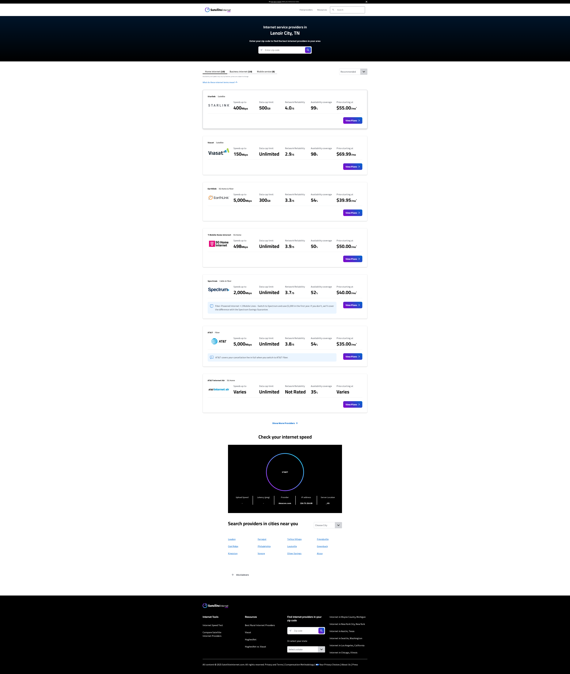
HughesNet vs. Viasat (255, 646)
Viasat (248, 632)
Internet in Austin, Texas (342, 631)
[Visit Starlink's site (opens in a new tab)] (219, 108)
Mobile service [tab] (266, 71)
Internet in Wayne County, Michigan (348, 616)
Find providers (306, 9)
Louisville (292, 546)
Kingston (233, 553)
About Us (346, 664)
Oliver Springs (294, 553)
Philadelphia (264, 546)
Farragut (262, 539)
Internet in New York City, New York (347, 624)
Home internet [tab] (215, 71)
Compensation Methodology (299, 664)
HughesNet (250, 639)
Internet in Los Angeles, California (347, 645)
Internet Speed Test (213, 625)
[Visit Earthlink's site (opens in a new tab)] (219, 201)
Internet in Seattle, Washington (346, 638)
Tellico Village (294, 539)
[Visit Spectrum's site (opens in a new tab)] (219, 293)
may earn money (276, 2)
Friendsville (323, 539)
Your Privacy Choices (329, 664)
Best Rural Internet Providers (260, 625)
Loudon (232, 539)
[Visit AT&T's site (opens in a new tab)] (219, 344)
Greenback (322, 546)
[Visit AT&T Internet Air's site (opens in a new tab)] (219, 392)
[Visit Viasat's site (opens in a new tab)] (219, 155)
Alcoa (320, 553)
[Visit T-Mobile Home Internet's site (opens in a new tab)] (219, 247)
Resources (322, 9)
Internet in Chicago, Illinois (343, 652)
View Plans (352, 120)
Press (355, 664)
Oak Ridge (233, 546)
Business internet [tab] (241, 71)
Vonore (261, 553)
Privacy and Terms (274, 664)
